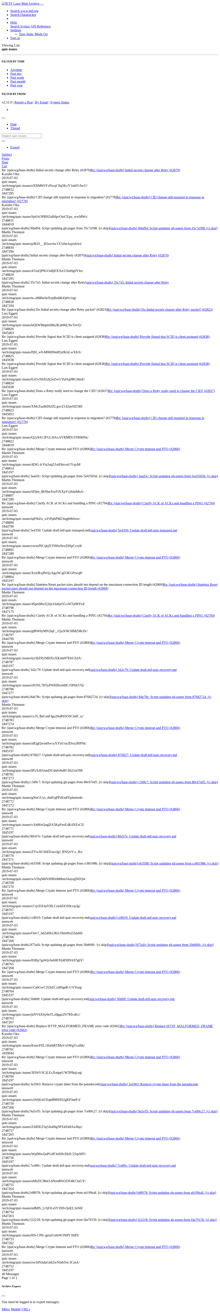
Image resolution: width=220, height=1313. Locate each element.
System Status (59, 102)
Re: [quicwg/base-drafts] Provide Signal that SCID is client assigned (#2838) (158, 336)
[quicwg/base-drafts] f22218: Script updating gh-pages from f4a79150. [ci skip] (163, 1220)
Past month (17, 81)
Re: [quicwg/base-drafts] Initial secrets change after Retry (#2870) (135, 170)
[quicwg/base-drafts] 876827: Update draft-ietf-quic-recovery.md (133, 755)
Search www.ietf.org (24, 11)
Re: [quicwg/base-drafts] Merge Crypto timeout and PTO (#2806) (135, 449)
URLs (25, 1309)
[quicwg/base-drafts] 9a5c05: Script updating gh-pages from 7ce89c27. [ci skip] (163, 1111)
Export (15, 147)
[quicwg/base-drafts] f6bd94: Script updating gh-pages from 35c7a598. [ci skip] (163, 228)
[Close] (3, 1295)
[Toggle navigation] (42, 4)
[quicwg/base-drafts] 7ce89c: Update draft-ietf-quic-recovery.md (132, 1165)
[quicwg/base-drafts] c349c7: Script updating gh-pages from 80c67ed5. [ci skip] (164, 782)
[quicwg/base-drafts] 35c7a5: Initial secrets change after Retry (127, 282)
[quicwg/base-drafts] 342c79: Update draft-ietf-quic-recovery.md (133, 670)
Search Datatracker (23, 15)
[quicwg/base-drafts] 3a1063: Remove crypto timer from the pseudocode (149, 1084)
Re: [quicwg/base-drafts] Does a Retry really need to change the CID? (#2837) (161, 391)
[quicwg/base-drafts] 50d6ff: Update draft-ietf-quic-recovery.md (131, 999)
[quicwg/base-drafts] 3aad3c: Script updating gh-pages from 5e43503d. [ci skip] (164, 476)
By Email (41, 102)
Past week (17, 77)
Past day (16, 74)
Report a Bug (23, 102)
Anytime (16, 70)
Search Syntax (20, 26)
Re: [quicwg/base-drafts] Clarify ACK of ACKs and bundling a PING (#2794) (161, 503)
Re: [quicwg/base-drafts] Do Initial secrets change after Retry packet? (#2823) (160, 309)
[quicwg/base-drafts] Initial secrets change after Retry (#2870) (127, 255)
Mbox (6, 1309)
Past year (16, 85)
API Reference (41, 26)
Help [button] (13, 22)
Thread (15, 128)
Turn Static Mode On (33, 34)
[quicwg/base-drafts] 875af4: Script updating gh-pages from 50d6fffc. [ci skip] (161, 945)
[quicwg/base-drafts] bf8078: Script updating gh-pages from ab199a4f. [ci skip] (162, 1192)
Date (13, 124)
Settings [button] (15, 30)
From (5, 158)
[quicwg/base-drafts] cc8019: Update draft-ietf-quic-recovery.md (132, 917)
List (4, 166)
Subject (7, 154)
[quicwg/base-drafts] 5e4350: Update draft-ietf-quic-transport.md (133, 530)
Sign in (15, 38)
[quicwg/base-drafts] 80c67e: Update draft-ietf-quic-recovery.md (132, 836)
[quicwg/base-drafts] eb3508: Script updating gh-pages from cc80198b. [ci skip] (164, 863)
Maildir (16, 1309)
